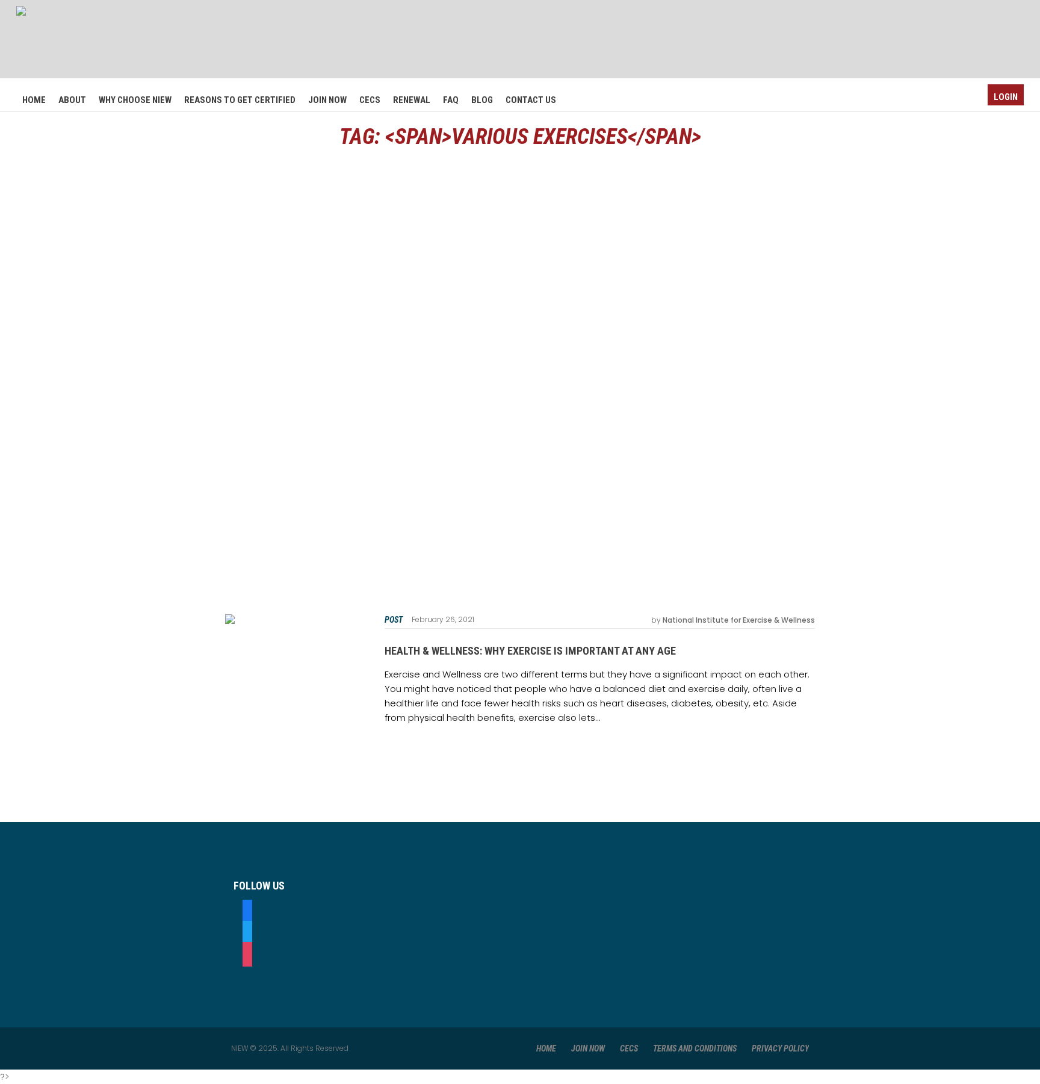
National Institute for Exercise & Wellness (739, 620)
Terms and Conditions (695, 1048)
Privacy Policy (780, 1048)
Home (546, 1048)
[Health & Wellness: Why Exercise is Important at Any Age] (293, 682)
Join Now (588, 1048)
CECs (629, 1048)
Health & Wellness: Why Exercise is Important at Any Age (530, 650)
